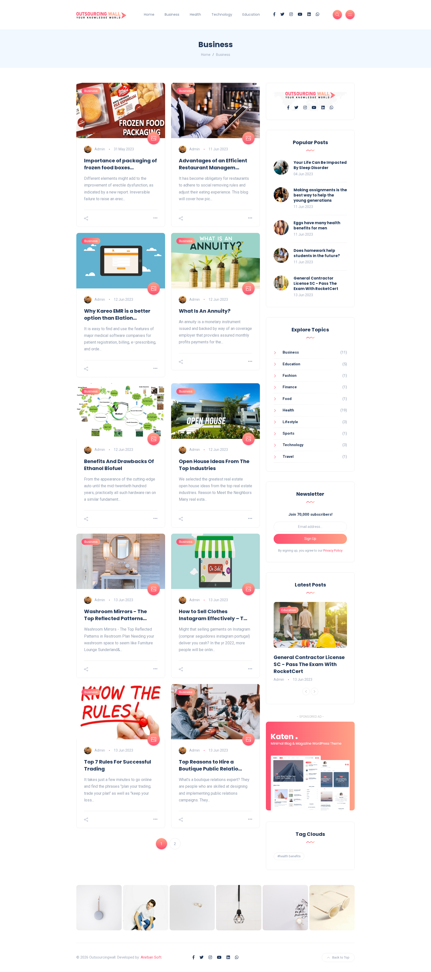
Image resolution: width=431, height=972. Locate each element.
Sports (288, 433)
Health (195, 14)
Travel (288, 456)
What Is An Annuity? (204, 310)
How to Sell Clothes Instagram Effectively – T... (213, 615)
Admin (100, 149)
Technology (222, 14)
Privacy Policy (332, 550)
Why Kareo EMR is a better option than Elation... (117, 314)
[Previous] (306, 691)
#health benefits (289, 856)
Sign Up (310, 539)
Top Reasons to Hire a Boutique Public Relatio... (210, 765)
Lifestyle (290, 422)
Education (251, 14)
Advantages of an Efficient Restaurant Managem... (213, 164)
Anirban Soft (151, 957)
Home (149, 14)
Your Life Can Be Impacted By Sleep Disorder (320, 165)
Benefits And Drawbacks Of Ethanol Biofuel (119, 465)
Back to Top (340, 957)
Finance (290, 387)
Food (287, 398)
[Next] (314, 691)
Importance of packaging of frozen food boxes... (120, 164)
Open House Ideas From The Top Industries (214, 465)
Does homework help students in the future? (317, 253)
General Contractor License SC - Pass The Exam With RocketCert (316, 283)
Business (172, 14)
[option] (310, 642)
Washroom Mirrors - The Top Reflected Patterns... (115, 615)
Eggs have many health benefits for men (317, 225)
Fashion (290, 375)
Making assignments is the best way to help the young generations (320, 195)
